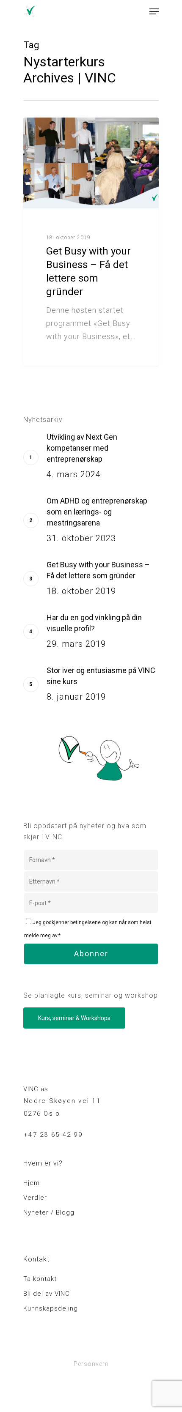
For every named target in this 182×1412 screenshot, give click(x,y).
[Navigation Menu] (154, 11)
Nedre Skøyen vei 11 (62, 1101)
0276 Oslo (42, 1113)
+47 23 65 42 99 (53, 1134)
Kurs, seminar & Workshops (74, 1018)
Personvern (91, 1363)
